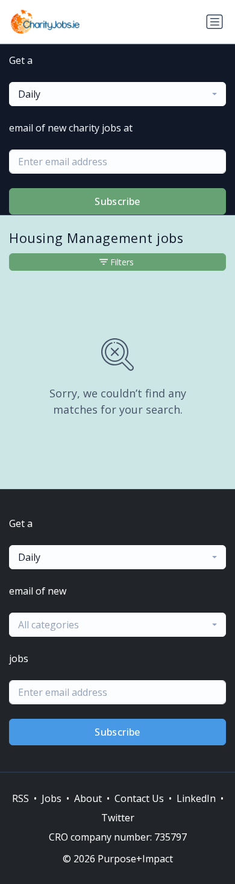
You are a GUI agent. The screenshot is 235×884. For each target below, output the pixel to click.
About (88, 798)
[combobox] (117, 94)
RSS (20, 798)
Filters (122, 262)
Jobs (51, 798)
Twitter (117, 817)
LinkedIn (196, 798)
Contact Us (139, 798)
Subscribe (117, 201)
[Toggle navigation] (214, 21)
